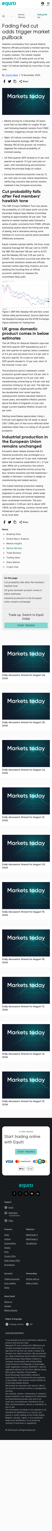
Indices (7, 1239)
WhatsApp (13, 1213)
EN (31, 1324)
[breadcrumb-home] (3, 16)
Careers (7, 1306)
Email (11, 1207)
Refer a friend (32, 1283)
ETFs (6, 1252)
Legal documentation (14, 1333)
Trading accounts (11, 1279)
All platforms (31, 1243)
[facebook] (4, 81)
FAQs (11, 1220)
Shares (7, 1247)
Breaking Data (13, 534)
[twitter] (9, 81)
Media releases (10, 1310)
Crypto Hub (12, 567)
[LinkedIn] (37, 1193)
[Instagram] (26, 1193)
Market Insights (14, 543)
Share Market (13, 562)
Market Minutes (21, 15)
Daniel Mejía (12, 75)
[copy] (15, 81)
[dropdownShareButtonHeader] (24, 81)
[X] (20, 1193)
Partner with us (32, 1279)
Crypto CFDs (9, 1256)
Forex (6, 1235)
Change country (17, 1324)
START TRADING (26, 625)
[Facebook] (14, 1193)
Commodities (10, 1243)
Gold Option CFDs (12, 1260)
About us (8, 1302)
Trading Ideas (13, 557)
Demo (6, 1287)
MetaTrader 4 (32, 1235)
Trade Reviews (13, 552)
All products (9, 1265)
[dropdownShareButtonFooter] (24, 522)
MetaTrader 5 (32, 1239)
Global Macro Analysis (17, 538)
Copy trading (10, 1283)
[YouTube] (31, 1193)
